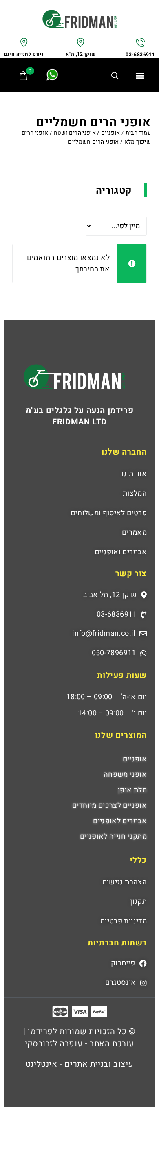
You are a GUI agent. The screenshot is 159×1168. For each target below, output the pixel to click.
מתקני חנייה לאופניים (113, 836)
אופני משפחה (125, 774)
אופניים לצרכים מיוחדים (109, 805)
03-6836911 (140, 54)
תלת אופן (132, 790)
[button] (140, 75)
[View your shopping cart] (23, 75)
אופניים (110, 133)
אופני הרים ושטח (75, 133)
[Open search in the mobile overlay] (118, 77)
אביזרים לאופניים (120, 821)
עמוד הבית (138, 133)
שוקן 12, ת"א (80, 54)
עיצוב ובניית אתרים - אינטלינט (79, 1064)
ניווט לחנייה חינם (24, 54)
